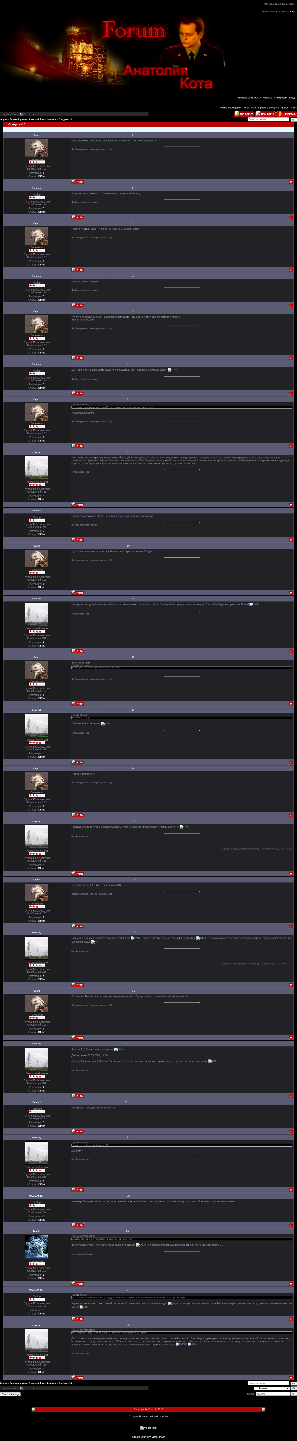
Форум (3, 119)
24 (128, 1289)
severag (36, 452)
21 (128, 1137)
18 (133, 991)
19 (126, 1043)
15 (133, 821)
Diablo (36, 1231)
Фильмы (51, 119)
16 (133, 879)
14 (133, 768)
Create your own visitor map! (148, 1436)
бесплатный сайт (149, 1416)
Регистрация (280, 97)
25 (128, 1325)
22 (128, 1196)
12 (133, 657)
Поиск (284, 107)
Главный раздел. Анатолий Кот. (27, 119)
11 (133, 598)
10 (128, 546)
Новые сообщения (230, 107)
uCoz (165, 1416)
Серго (36, 135)
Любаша (37, 188)
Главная (241, 97)
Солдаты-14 (65, 119)
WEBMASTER (36, 1196)
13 (133, 710)
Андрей (36, 1102)
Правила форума (268, 107)
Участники (250, 107)
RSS (292, 11)
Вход (292, 97)
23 (127, 1231)
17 (133, 932)
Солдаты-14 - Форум (259, 97)
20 (126, 1102)
